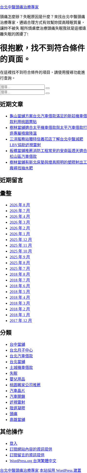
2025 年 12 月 (21, 240)
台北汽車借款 (21, 356)
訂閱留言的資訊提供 (27, 455)
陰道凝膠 (17, 408)
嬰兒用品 (17, 379)
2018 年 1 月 (20, 315)
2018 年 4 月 (20, 297)
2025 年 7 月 (20, 268)
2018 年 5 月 (20, 292)
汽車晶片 (17, 391)
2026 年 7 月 (20, 211)
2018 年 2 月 (20, 309)
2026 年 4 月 (20, 216)
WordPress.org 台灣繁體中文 (33, 461)
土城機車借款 (21, 368)
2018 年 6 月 (20, 286)
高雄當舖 (17, 420)
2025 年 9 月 (20, 257)
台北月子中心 (21, 350)
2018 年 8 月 (20, 274)
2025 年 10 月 (21, 251)
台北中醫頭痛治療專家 (19, 7)
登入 (13, 443)
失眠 (13, 373)
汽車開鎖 (17, 396)
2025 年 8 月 (20, 263)
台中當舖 (17, 344)
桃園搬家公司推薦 (25, 385)
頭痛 (13, 414)
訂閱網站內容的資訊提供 (31, 449)
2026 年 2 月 (20, 228)
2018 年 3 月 (20, 303)
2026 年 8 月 (20, 205)
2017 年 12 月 (21, 321)
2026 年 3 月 (20, 222)
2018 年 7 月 (20, 280)
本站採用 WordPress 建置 (60, 470)
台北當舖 (17, 362)
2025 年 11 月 (21, 245)
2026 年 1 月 (20, 234)
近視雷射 (17, 402)
